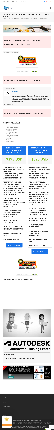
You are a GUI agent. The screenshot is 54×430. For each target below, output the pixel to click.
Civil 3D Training (6, 410)
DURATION (6, 52)
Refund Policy (5, 415)
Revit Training (5, 402)
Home (4, 18)
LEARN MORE (15, 245)
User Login (36, 1)
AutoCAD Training (6, 397)
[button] (50, 8)
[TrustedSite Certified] (27, 69)
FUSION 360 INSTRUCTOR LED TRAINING (21, 359)
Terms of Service (31, 420)
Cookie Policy (23, 420)
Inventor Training (6, 406)
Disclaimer (38, 420)
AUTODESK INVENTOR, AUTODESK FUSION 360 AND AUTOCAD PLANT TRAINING (22, 18)
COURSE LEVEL (15, 52)
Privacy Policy (16, 420)
